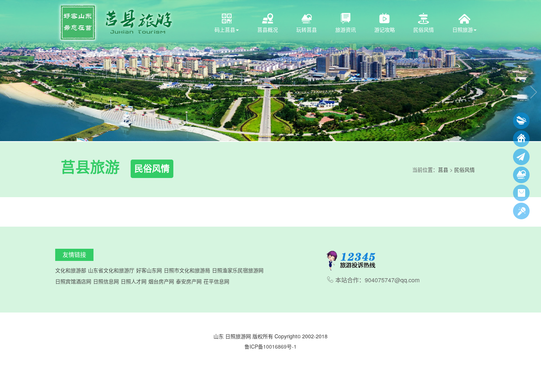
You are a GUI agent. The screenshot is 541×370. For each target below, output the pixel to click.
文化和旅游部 (70, 270)
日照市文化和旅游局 (187, 270)
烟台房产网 (161, 281)
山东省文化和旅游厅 (111, 270)
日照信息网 (106, 281)
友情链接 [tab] (74, 254)
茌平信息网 (216, 281)
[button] (7, 70)
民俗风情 (464, 169)
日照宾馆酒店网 (73, 281)
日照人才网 (133, 281)
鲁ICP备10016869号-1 (270, 346)
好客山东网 (149, 270)
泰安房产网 (189, 281)
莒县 (443, 169)
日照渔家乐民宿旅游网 (238, 270)
